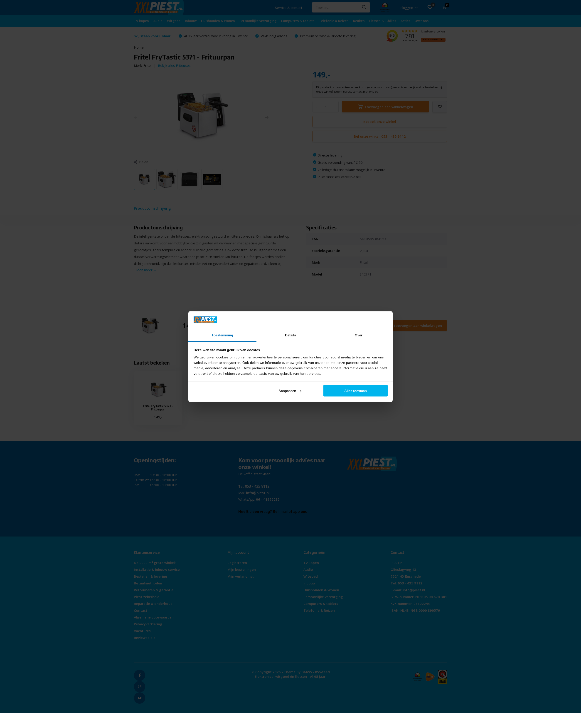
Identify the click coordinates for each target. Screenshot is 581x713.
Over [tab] (358, 335)
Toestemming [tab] (222, 335)
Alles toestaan (355, 391)
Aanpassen (287, 391)
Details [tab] (290, 335)
